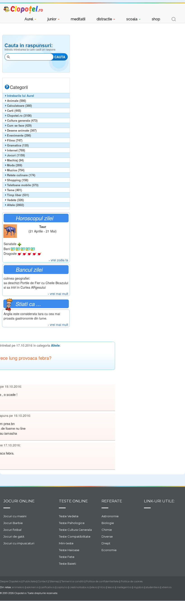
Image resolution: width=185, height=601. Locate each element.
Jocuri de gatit (13, 536)
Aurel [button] (29, 19)
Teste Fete (66, 557)
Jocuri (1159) (16, 155)
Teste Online (73, 501)
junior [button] (52, 19)
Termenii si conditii (72, 581)
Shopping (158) (17, 180)
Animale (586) (16, 100)
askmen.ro (32, 587)
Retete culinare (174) (21, 175)
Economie (109, 550)
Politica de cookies (132, 581)
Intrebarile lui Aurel (20, 95)
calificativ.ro (48, 587)
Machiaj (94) (15, 160)
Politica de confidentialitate (102, 581)
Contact (42, 581)
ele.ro (94, 587)
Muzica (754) (15, 170)
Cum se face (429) (19, 125)
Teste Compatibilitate (74, 536)
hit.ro (102, 587)
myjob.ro (139, 587)
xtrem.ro (166, 587)
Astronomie (110, 516)
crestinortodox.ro (79, 587)
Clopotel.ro (23, 9)
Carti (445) (14, 110)
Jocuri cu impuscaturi (18, 543)
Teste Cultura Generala (75, 529)
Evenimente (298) (19, 135)
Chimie (107, 529)
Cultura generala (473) (22, 120)
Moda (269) (14, 165)
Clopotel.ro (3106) (19, 115)
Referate (112, 501)
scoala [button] (132, 19)
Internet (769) (16, 150)
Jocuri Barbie (13, 523)
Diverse (107, 536)
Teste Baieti (67, 563)
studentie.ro (153, 587)
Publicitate (29, 581)
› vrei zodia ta (58, 260)
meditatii (78, 19)
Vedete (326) (15, 200)
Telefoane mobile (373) (22, 185)
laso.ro (111, 587)
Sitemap (54, 581)
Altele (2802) (15, 205)
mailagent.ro (124, 587)
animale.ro (18, 587)
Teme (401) (14, 190)
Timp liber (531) (18, 195)
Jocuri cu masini (14, 516)
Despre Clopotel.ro (10, 581)
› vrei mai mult (58, 293)
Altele (55, 345)
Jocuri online (19, 501)
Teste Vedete (69, 516)
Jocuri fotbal (12, 529)
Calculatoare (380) (19, 105)
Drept (106, 543)
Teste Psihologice (72, 523)
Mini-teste (66, 543)
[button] (173, 20)
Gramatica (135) (18, 145)
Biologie (108, 523)
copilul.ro (62, 587)
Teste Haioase (69, 550)
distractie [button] (105, 19)
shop (156, 19)
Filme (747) (14, 140)
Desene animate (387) (22, 130)
